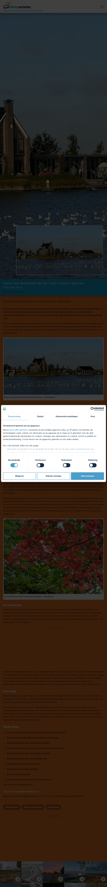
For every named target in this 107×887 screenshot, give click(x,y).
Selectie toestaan (53, 476)
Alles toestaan (87, 476)
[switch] (40, 465)
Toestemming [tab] (14, 416)
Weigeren (19, 476)
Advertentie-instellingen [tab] (67, 416)
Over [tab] (93, 416)
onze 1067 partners (18, 430)
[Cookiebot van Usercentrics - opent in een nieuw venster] (92, 409)
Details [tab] (40, 416)
